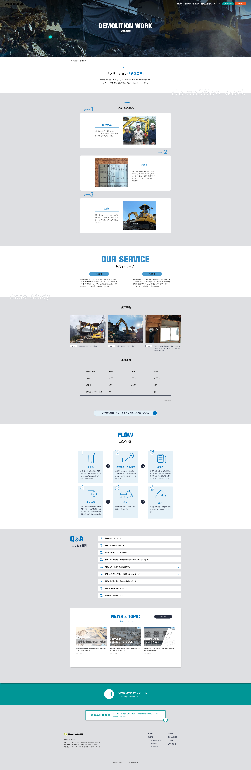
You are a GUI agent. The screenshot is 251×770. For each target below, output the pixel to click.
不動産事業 (154, 746)
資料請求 (240, 4)
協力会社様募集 (172, 737)
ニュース (170, 740)
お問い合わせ (228, 4)
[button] (163, 617)
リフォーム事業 (156, 740)
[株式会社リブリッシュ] (14, 4)
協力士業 (170, 733)
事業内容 (151, 737)
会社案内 (151, 733)
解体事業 (154, 743)
